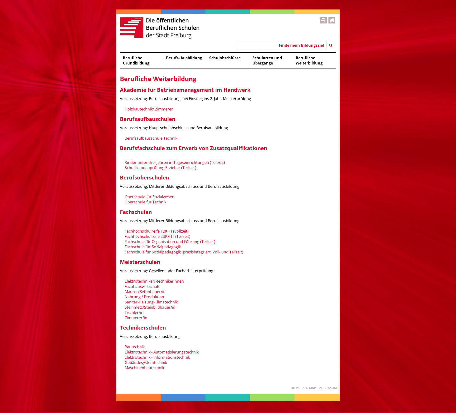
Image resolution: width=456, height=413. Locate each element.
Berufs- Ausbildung (184, 57)
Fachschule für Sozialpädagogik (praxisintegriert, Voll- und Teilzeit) (184, 252)
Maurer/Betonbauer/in (145, 291)
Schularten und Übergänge (267, 60)
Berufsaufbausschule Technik (151, 138)
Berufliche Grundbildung (136, 60)
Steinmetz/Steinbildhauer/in (150, 307)
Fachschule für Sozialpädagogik (153, 246)
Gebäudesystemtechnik (146, 362)
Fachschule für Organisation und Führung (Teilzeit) (170, 241)
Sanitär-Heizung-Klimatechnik (151, 302)
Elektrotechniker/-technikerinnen (154, 281)
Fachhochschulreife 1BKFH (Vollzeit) (157, 231)
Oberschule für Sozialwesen (149, 196)
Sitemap (309, 388)
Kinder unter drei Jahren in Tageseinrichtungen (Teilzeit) (175, 162)
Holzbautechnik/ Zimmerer (149, 109)
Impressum (328, 388)
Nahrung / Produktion (144, 296)
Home (295, 388)
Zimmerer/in (136, 317)
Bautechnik (135, 346)
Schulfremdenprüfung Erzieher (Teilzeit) (160, 167)
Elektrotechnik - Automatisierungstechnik (162, 352)
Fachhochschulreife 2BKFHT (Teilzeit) (157, 236)
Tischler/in (134, 312)
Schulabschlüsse (225, 57)
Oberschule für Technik (145, 202)
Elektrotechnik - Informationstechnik (157, 357)
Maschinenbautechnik (144, 367)
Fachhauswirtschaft (142, 286)
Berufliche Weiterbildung (309, 60)
